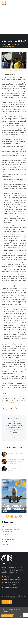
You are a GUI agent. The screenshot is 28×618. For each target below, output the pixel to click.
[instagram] (16, 516)
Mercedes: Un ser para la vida (16, 453)
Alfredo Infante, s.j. (9, 70)
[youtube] (20, 516)
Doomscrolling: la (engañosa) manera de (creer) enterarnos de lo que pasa (16, 461)
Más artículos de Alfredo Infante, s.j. (15, 436)
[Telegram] (16, 408)
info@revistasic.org (12, 587)
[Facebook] (3, 408)
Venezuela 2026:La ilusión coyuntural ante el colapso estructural (15, 468)
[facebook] (7, 516)
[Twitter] (7, 408)
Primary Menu (25, 3)
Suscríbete (5, 602)
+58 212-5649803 (14, 582)
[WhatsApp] (20, 408)
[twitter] (11, 516)
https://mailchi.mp (8, 402)
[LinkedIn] (11, 408)
